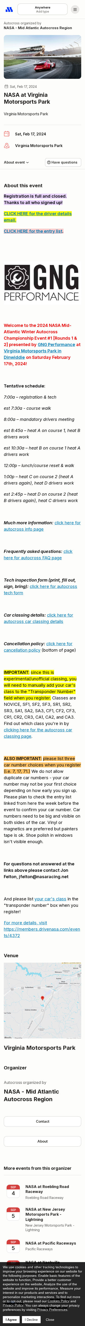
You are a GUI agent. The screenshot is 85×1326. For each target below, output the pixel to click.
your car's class (50, 898)
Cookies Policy (58, 1301)
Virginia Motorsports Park (26, 113)
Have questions (64, 162)
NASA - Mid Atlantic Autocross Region (38, 28)
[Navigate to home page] (9, 9)
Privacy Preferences (52, 1309)
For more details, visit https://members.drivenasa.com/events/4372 (42, 929)
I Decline (31, 1320)
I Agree (11, 1320)
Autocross (12, 23)
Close (50, 1320)
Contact (42, 1121)
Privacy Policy (13, 1305)
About (42, 1141)
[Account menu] (75, 9)
